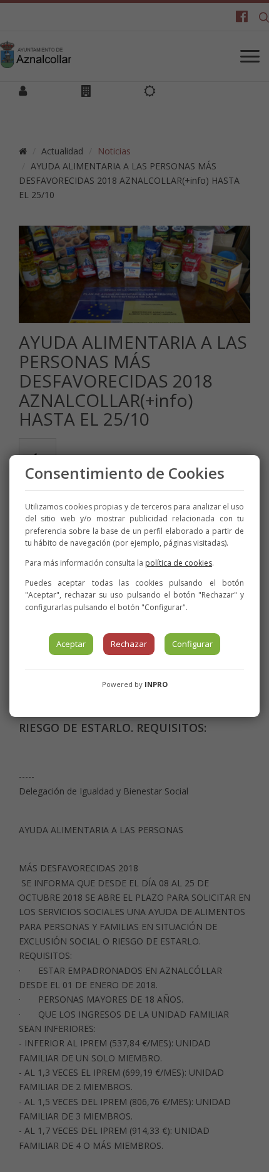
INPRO (156, 684)
